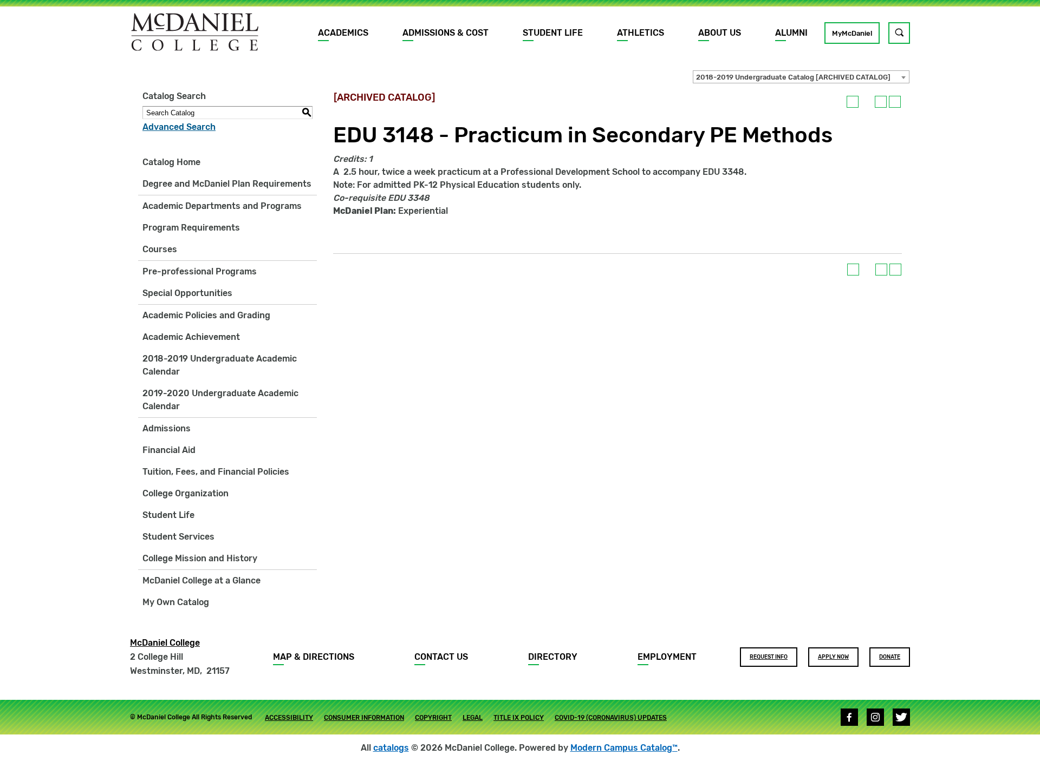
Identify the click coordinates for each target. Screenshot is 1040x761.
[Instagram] (875, 717)
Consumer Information (364, 717)
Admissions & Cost (445, 33)
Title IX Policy (518, 717)
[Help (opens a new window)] (895, 102)
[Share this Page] (867, 102)
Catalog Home (171, 162)
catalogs (391, 748)
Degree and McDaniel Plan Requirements (226, 184)
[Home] (195, 32)
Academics (343, 33)
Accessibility (289, 717)
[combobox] (801, 76)
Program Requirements (191, 227)
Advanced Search (179, 127)
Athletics (640, 33)
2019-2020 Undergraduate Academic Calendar (220, 399)
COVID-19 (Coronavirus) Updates (611, 717)
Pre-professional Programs (199, 271)
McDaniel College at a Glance (201, 580)
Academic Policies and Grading (206, 315)
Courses (159, 249)
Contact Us (441, 657)
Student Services (178, 537)
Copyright (433, 717)
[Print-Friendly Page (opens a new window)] (881, 102)
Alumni (791, 33)
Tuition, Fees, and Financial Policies (215, 472)
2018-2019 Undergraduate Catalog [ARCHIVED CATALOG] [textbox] (793, 77)
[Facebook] (849, 717)
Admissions (166, 428)
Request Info (769, 657)
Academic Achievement (191, 337)
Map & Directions (313, 657)
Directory (552, 657)
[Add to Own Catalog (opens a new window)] (853, 102)
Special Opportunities (187, 293)
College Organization (185, 493)
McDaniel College (165, 643)
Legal (473, 717)
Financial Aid (169, 450)
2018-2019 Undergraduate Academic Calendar (219, 365)
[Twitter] (901, 717)
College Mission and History (199, 558)
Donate (889, 657)
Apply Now (833, 657)
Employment (667, 657)
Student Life (553, 33)
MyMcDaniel (852, 33)
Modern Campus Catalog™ (624, 748)
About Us (719, 33)
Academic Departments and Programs (222, 206)
